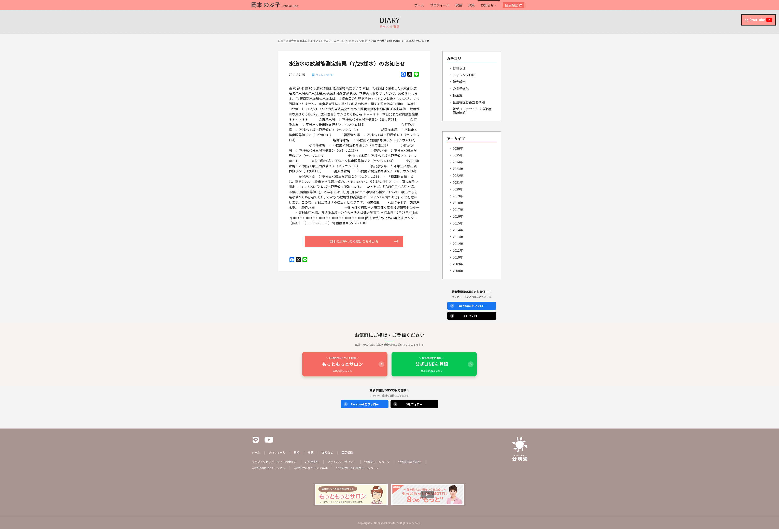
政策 (471, 5)
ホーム (419, 5)
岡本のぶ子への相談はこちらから (354, 241)
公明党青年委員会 (409, 462)
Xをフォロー (465, 316)
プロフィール (440, 5)
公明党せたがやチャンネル (311, 468)
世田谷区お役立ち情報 (469, 102)
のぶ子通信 (461, 88)
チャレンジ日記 (324, 75)
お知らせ (487, 5)
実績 (459, 5)
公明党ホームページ (377, 462)
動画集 (457, 95)
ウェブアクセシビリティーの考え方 (274, 462)
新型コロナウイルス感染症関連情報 (472, 110)
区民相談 (511, 5)
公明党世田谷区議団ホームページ (357, 468)
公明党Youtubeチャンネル (268, 468)
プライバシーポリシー (341, 462)
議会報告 (459, 81)
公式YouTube (755, 19)
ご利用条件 (312, 462)
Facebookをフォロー (469, 306)
